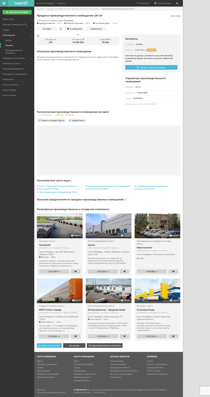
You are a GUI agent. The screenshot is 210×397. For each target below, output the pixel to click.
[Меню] (4, 3)
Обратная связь (163, 3)
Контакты (41, 389)
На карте (47, 28)
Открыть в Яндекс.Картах (52, 120)
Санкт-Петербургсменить (51, 3)
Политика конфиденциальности (51, 392)
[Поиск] (177, 3)
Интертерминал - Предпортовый (106, 309)
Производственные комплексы (124, 370)
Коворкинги (115, 377)
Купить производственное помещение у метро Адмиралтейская (57, 187)
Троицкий (44, 244)
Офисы (40, 361)
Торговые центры (118, 364)
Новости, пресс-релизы (157, 364)
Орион (91, 244)
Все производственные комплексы (105, 345)
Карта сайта (99, 392)
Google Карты (78, 120)
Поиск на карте (153, 370)
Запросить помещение (157, 374)
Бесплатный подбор (18, 12)
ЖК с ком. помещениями (121, 374)
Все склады (74, 345)
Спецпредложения (155, 367)
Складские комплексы (120, 367)
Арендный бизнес (81, 380)
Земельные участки (46, 377)
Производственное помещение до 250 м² (58, 192)
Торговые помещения (47, 364)
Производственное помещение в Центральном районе (151, 187)
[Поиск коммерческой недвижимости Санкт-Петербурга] (21, 3)
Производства (43, 370)
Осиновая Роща (145, 309)
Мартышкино (144, 247)
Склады (40, 367)
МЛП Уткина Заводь (50, 309)
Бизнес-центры (117, 361)
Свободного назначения (48, 374)
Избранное (143, 3)
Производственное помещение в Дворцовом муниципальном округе (108, 187)
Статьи (150, 361)
